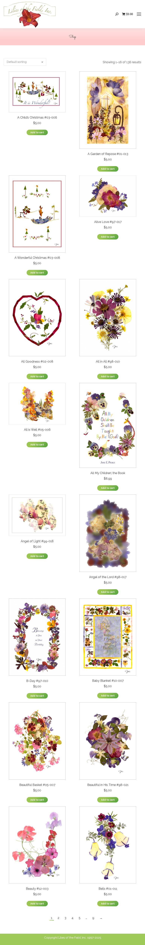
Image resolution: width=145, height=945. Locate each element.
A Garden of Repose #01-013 (108, 154)
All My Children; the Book (107, 473)
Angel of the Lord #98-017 (107, 577)
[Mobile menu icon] (139, 14)
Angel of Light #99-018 (37, 541)
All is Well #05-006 (37, 429)
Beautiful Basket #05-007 (37, 785)
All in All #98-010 (108, 361)
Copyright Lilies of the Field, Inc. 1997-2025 (72, 937)
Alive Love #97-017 (108, 222)
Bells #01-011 (108, 888)
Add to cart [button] (37, 132)
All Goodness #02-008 (37, 361)
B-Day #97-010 (37, 681)
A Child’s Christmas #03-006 (37, 117)
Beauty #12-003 (37, 888)
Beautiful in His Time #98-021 (108, 785)
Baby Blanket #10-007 (108, 680)
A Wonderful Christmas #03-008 (37, 258)
